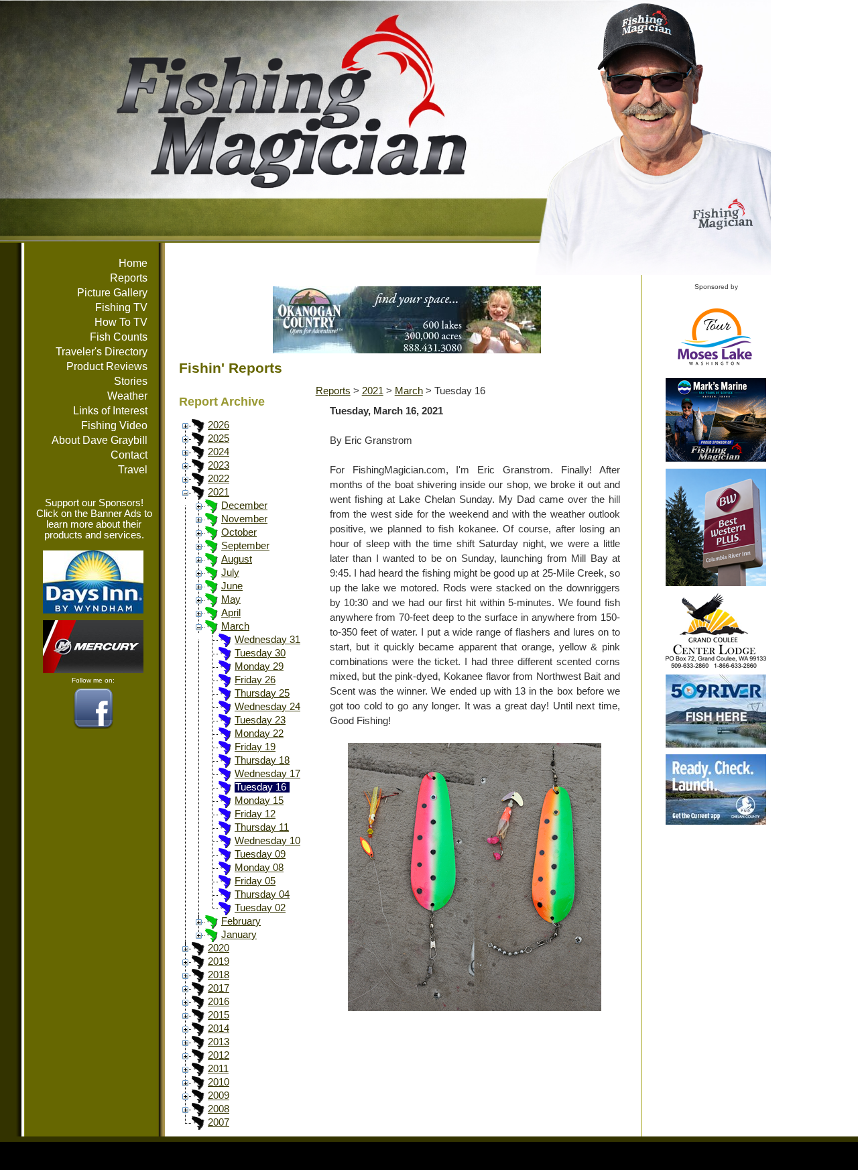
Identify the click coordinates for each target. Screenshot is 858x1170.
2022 (218, 478)
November (244, 519)
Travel (132, 469)
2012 (218, 1055)
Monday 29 (259, 666)
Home (133, 263)
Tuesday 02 (260, 907)
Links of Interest (110, 410)
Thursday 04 (262, 894)
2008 (218, 1109)
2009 (218, 1095)
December (244, 505)
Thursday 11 (262, 827)
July (230, 572)
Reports (128, 278)
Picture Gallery (112, 292)
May (231, 599)
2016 (218, 1001)
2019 (218, 961)
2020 (218, 948)
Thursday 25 (262, 693)
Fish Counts (118, 337)
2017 (218, 988)
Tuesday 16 (260, 787)
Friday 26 (255, 680)
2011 (218, 1068)
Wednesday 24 (267, 706)
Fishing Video (114, 425)
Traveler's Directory (101, 351)
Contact (129, 455)
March (235, 626)
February (241, 921)
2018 (218, 975)
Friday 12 (255, 814)
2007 (218, 1122)
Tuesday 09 (260, 854)
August (236, 559)
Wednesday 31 (267, 639)
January (239, 934)
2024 (218, 452)
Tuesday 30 (260, 653)
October (239, 532)
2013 (218, 1042)
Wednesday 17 (267, 773)
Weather (127, 396)
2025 (218, 438)
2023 (218, 465)
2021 (218, 492)
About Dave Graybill (99, 440)
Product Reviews (106, 366)
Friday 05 (255, 881)
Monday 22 (259, 733)
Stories (130, 381)
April (231, 612)
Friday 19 (255, 747)
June (232, 586)
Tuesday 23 (260, 720)
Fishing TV (121, 307)
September (245, 545)
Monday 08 (259, 867)
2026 (218, 425)
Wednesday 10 (267, 840)
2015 (218, 1015)
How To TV (121, 322)
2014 (218, 1028)
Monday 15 (259, 800)
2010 (218, 1082)
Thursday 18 (262, 760)
